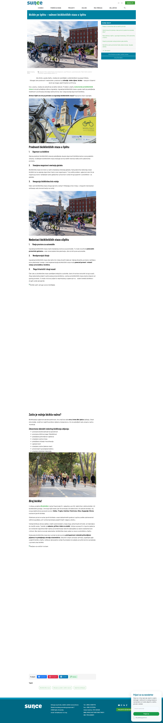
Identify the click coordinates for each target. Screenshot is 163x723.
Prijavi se (146, 714)
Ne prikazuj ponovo (141, 718)
